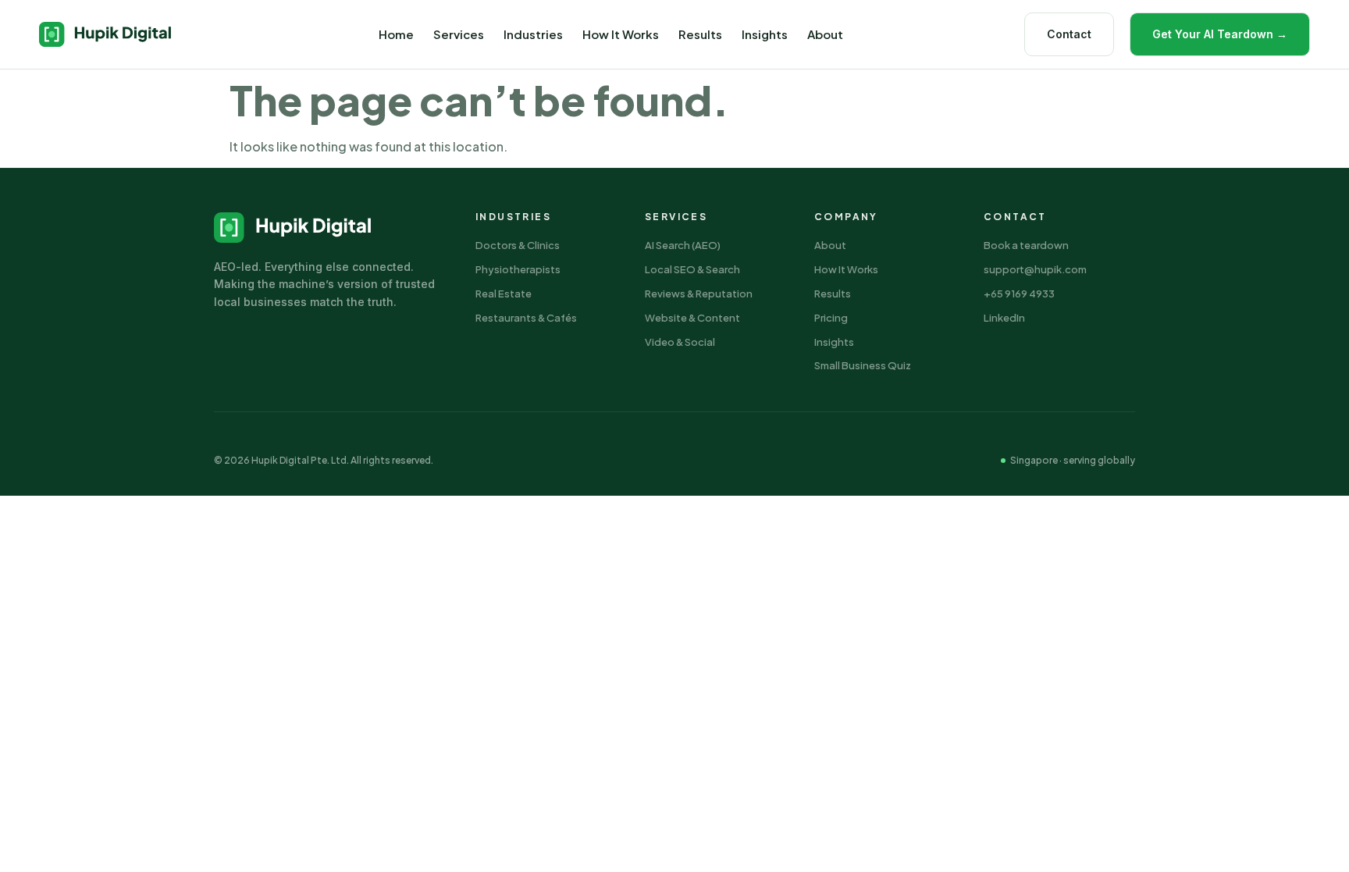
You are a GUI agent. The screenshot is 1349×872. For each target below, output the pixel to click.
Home (396, 34)
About (825, 34)
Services (458, 34)
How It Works (620, 34)
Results (700, 34)
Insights (765, 34)
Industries (533, 34)
